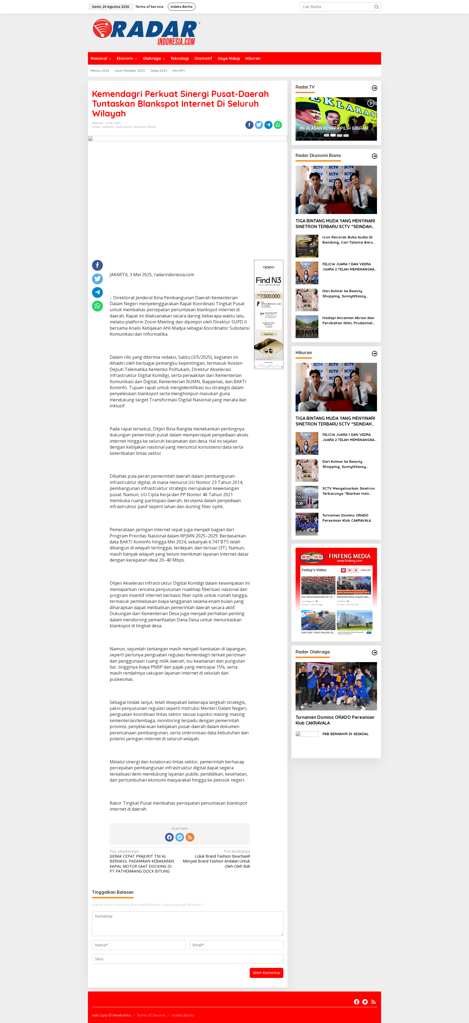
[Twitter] (179, 837)
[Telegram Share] (268, 125)
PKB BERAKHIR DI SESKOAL (345, 733)
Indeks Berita (183, 1015)
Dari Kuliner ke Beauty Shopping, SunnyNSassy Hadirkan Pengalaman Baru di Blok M (349, 293)
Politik (151, 127)
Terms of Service (151, 1015)
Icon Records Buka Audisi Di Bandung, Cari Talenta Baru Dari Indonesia (347, 239)
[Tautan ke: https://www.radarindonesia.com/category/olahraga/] (374, 652)
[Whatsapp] (278, 125)
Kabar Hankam (103, 127)
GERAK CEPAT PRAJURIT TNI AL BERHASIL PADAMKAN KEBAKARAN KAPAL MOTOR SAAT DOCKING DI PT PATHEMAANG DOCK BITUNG (142, 861)
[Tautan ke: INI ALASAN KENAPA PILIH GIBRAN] (336, 119)
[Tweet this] (259, 125)
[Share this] (249, 125)
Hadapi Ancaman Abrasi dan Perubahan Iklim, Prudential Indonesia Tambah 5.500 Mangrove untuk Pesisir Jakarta (348, 320)
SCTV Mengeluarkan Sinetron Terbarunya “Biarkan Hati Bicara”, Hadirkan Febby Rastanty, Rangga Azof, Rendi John (348, 491)
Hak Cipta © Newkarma (111, 1015)
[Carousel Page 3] (339, 135)
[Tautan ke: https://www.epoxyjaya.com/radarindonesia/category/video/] (374, 88)
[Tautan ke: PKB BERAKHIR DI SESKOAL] (307, 742)
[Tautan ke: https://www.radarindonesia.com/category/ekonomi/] (374, 156)
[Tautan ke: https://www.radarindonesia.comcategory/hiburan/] (374, 353)
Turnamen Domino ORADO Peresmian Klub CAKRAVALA (346, 517)
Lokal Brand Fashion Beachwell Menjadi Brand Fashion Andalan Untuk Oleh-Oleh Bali (216, 859)
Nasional (140, 127)
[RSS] (190, 837)
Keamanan (124, 127)
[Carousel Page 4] (346, 135)
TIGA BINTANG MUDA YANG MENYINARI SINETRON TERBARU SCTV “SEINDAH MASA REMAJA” (335, 223)
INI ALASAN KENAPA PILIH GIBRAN (334, 128)
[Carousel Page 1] (326, 135)
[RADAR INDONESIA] (145, 32)
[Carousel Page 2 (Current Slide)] (333, 135)
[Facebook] (169, 837)
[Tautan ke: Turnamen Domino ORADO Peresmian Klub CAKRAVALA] (307, 523)
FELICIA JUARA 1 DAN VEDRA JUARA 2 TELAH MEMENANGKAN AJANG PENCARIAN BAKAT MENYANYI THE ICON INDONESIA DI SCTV (349, 266)
